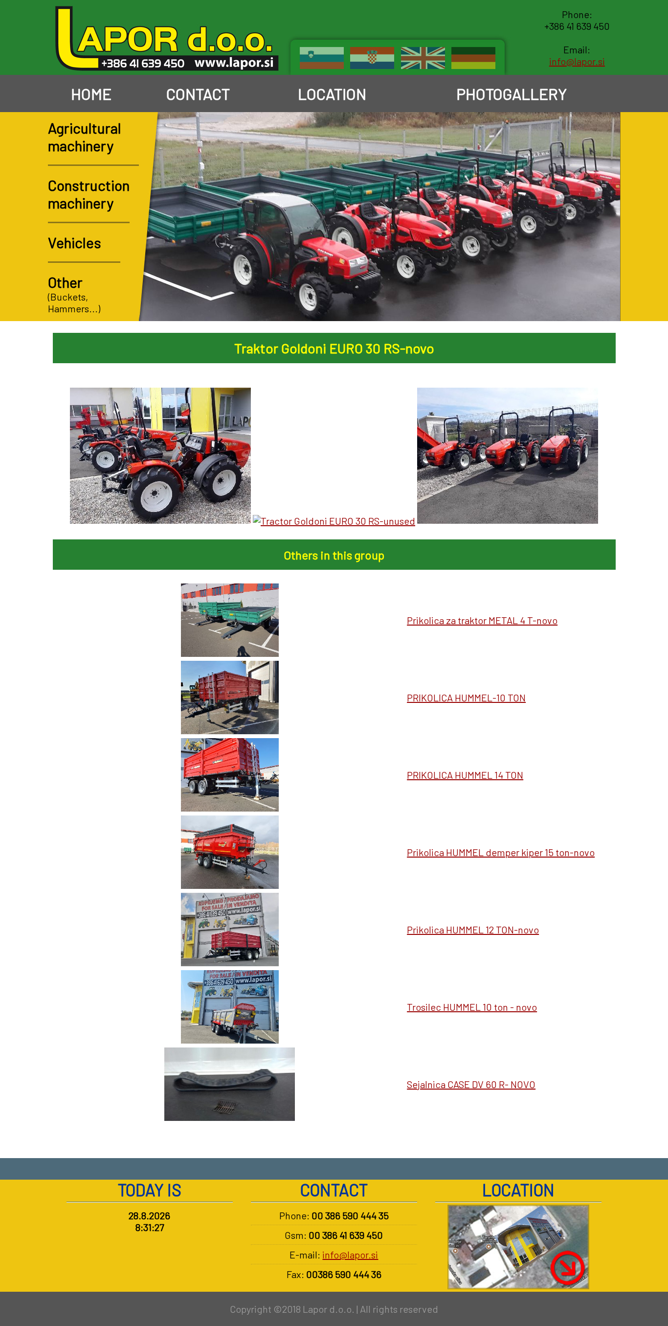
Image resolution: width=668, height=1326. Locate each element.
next (602, 302)
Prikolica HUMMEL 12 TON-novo (473, 929)
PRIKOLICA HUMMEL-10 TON (466, 697)
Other (65, 282)
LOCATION (330, 93)
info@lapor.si (577, 61)
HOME (89, 93)
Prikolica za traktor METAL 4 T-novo (482, 620)
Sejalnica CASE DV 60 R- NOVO (471, 1084)
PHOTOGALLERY (510, 93)
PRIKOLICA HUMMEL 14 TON (465, 775)
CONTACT (196, 93)
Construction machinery (89, 193)
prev (575, 302)
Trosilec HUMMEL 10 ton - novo (472, 1007)
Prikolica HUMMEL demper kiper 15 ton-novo (501, 852)
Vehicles (74, 242)
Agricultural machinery (84, 136)
